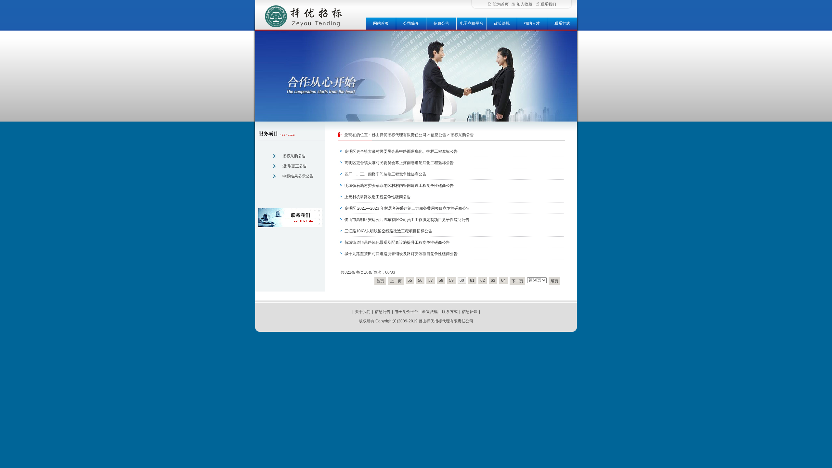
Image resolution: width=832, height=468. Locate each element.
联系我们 (548, 4)
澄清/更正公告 (294, 166)
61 (472, 280)
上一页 (396, 281)
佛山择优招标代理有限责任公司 (399, 135)
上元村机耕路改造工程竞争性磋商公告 (377, 197)
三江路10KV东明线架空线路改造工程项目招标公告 (388, 231)
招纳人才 (532, 23)
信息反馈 (469, 311)
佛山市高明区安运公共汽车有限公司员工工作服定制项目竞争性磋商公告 (406, 219)
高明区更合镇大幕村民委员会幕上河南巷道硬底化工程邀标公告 (399, 163)
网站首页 (381, 23)
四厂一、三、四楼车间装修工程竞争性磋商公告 (385, 174)
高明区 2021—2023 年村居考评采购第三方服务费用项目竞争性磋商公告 (407, 208)
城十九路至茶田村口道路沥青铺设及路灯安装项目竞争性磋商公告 (401, 254)
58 (441, 280)
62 (482, 280)
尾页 (554, 281)
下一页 (517, 281)
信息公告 (441, 23)
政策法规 (502, 23)
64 (503, 280)
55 (410, 280)
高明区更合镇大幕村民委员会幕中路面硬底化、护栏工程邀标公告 (401, 151)
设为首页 (501, 4)
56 (420, 280)
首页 (380, 281)
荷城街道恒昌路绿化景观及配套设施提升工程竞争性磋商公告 (397, 242)
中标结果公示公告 (298, 176)
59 (451, 280)
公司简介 (411, 23)
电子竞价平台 (471, 23)
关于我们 (362, 311)
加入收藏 (524, 4)
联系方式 (562, 23)
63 (493, 280)
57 (430, 280)
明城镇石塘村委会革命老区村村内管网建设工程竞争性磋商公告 (399, 185)
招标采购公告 (462, 135)
